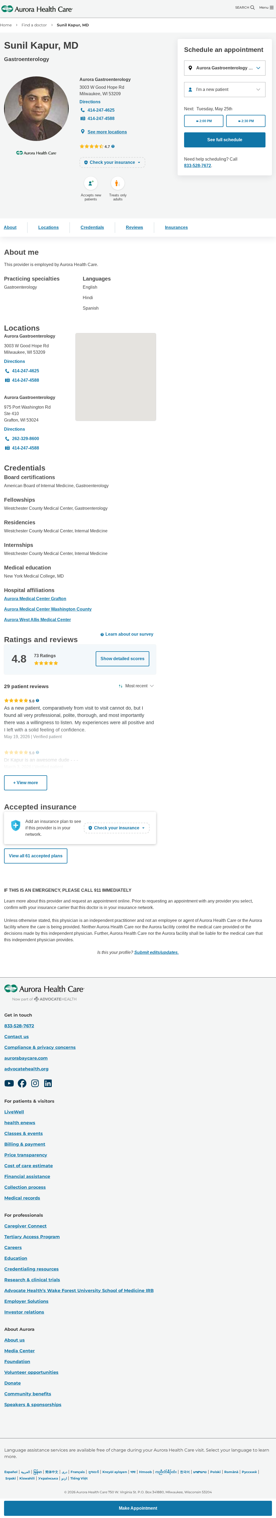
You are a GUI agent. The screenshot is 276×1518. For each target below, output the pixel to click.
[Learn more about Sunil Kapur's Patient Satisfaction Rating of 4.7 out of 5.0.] (92, 146)
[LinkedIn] (48, 1084)
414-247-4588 (101, 118)
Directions (90, 102)
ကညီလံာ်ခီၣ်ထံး (166, 1472)
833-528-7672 (197, 165)
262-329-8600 (25, 438)
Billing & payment (24, 1144)
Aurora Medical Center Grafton (35, 598)
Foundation (17, 1361)
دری (64, 1472)
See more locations (107, 132)
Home (6, 25)
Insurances (176, 227)
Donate (12, 1383)
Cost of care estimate (28, 1165)
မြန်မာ (37, 1472)
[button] (224, 68)
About (10, 227)
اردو (64, 1478)
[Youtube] (9, 1084)
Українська (48, 1478)
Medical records (22, 1198)
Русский (249, 1472)
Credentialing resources (31, 1269)
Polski (215, 1472)
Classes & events (23, 1133)
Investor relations (24, 1312)
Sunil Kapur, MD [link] (73, 25)
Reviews (134, 227)
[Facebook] (22, 1084)
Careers (13, 1247)
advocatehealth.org (26, 1068)
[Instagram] (35, 1084)
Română (231, 1472)
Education (15, 1258)
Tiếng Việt (79, 1478)
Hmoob (145, 1472)
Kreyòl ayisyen (114, 1472)
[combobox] (224, 89)
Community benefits (27, 1393)
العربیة (25, 1472)
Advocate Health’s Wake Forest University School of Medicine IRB (79, 1290)
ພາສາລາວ (200, 1472)
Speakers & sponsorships (32, 1404)
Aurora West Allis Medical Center (37, 619)
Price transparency (25, 1155)
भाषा (133, 1472)
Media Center (19, 1350)
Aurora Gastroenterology (105, 79)
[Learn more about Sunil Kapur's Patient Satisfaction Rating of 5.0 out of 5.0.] (16, 700)
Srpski (10, 1478)
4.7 (107, 146)
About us (14, 1340)
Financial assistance (27, 1176)
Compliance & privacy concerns (40, 1047)
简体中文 (51, 1472)
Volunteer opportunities (31, 1372)
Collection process (25, 1187)
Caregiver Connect (25, 1226)
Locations (48, 227)
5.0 (31, 701)
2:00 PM (205, 121)
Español (11, 1472)
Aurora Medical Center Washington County (48, 609)
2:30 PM (248, 121)
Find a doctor (34, 25)
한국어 (185, 1472)
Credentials (92, 227)
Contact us (16, 1036)
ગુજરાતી (93, 1472)
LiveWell (14, 1111)
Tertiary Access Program (32, 1236)
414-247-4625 (101, 110)
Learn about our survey (129, 634)
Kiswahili (27, 1478)
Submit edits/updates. (156, 952)
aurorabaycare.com (26, 1058)
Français (78, 1472)
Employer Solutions (26, 1301)
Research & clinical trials (32, 1279)
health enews (19, 1122)
